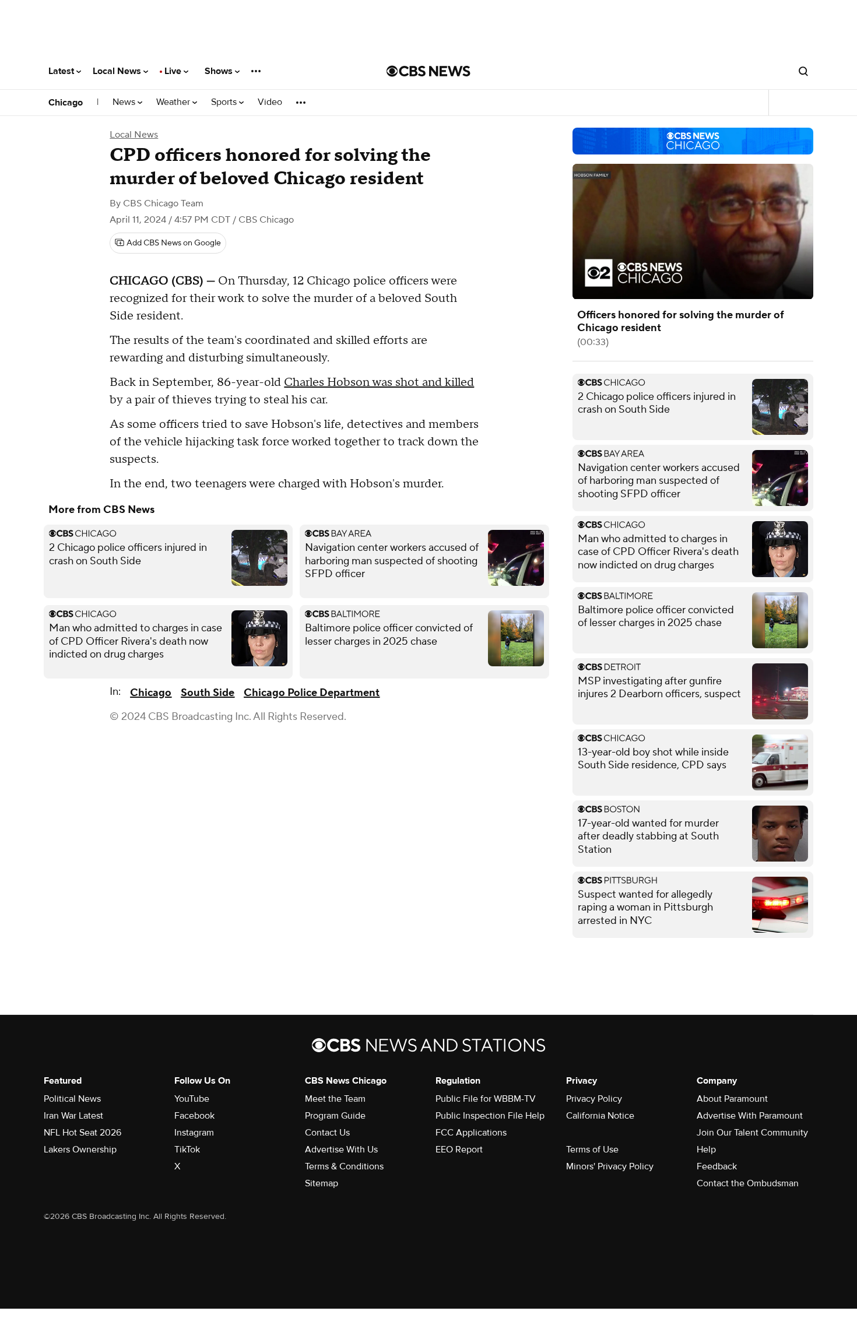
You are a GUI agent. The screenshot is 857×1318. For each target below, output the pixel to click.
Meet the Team (335, 1098)
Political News (72, 1098)
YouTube (191, 1098)
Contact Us (327, 1132)
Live (174, 71)
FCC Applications (471, 1132)
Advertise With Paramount (750, 1115)
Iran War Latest (73, 1115)
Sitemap (321, 1183)
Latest (62, 71)
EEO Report (459, 1149)
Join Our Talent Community (752, 1132)
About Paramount (732, 1098)
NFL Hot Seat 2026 (82, 1132)
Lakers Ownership (80, 1149)
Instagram (194, 1132)
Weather (174, 102)
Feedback (717, 1166)
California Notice (600, 1115)
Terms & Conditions (344, 1166)
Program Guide (335, 1115)
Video (270, 102)
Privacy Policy (594, 1098)
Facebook (194, 1115)
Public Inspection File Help (490, 1115)
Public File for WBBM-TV (485, 1098)
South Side (207, 693)
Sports (225, 102)
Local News (118, 71)
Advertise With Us (341, 1149)
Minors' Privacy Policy (610, 1166)
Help (706, 1149)
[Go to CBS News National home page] (428, 71)
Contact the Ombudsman (748, 1183)
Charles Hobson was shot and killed (379, 382)
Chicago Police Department (312, 693)
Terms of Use (592, 1149)
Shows (220, 71)
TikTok (187, 1149)
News (125, 102)
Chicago (65, 102)
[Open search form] (803, 71)
